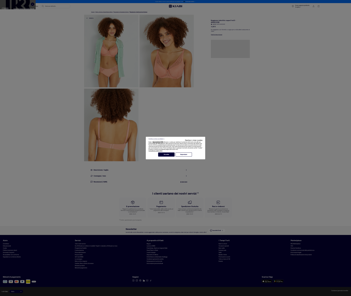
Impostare (183, 154)
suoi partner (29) (158, 142)
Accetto (166, 154)
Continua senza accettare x (156, 139)
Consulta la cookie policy (156, 151)
